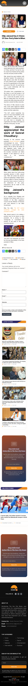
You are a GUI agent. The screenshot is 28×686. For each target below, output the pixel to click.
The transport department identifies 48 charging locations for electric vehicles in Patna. (14, 362)
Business (19, 645)
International (8, 645)
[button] (24, 3)
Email (4, 296)
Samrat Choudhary (14, 141)
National (8, 31)
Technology (20, 638)
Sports (19, 640)
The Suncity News (16, 676)
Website (4, 302)
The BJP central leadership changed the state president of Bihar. (14, 209)
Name (4, 289)
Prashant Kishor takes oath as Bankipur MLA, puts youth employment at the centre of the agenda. (13, 402)
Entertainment (21, 643)
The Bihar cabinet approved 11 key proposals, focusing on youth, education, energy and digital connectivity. (14, 423)
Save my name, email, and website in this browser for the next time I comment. (14, 310)
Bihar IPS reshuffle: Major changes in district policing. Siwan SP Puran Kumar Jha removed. (13, 342)
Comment (5, 271)
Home (6, 638)
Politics (7, 640)
